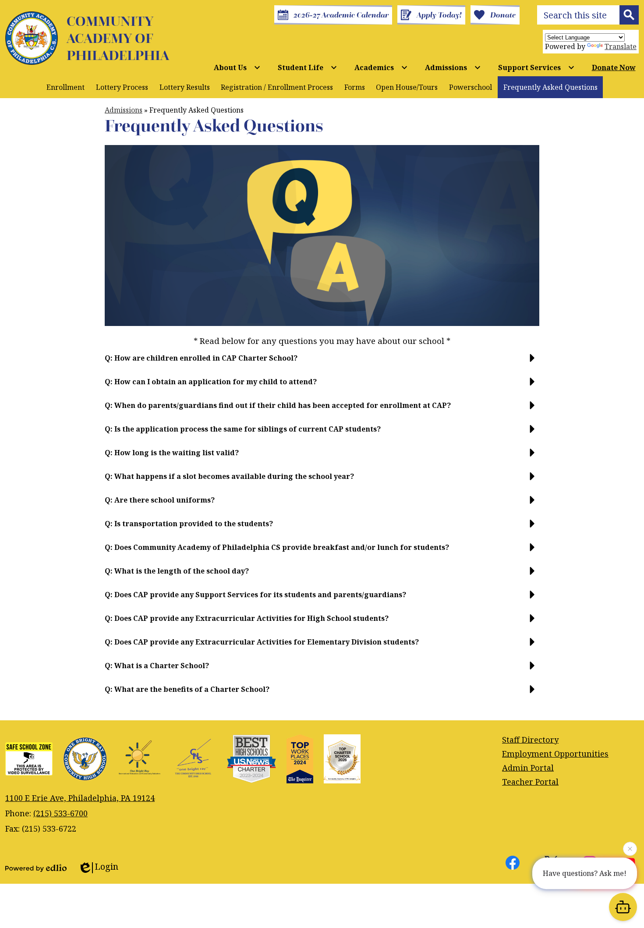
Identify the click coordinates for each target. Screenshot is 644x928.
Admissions (123, 110)
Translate (621, 46)
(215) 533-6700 (60, 813)
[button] (322, 361)
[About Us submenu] (237, 67)
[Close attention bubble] (630, 847)
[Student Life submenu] (307, 67)
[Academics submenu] (381, 67)
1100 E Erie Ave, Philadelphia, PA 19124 (80, 798)
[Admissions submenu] (453, 67)
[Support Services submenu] (536, 67)
